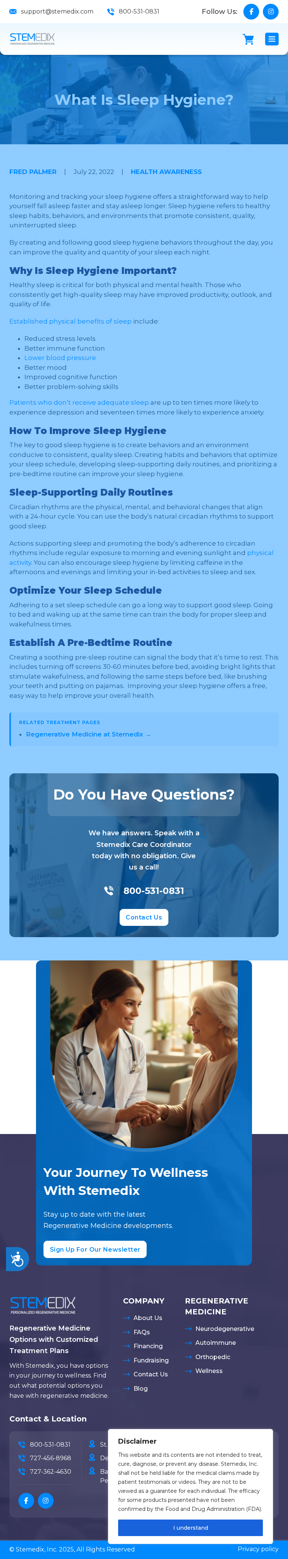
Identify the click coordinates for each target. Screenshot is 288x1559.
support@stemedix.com (57, 11)
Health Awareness (166, 171)
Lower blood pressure (60, 357)
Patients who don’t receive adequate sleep (79, 402)
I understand (190, 1527)
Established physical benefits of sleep (70, 321)
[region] (190, 1486)
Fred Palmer (33, 171)
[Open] (272, 39)
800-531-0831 (139, 11)
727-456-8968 (50, 1458)
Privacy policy (258, 1549)
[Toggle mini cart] (248, 39)
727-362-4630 (50, 1471)
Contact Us (144, 917)
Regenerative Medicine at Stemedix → (89, 734)
